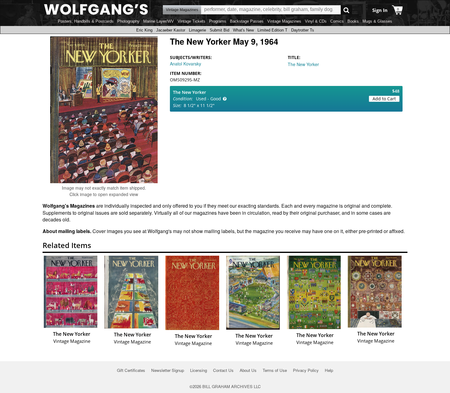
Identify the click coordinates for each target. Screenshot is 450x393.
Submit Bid (219, 30)
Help (329, 370)
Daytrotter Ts (302, 30)
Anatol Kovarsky (185, 64)
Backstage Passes (247, 21)
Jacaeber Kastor (170, 30)
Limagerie (197, 30)
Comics (337, 21)
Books (353, 21)
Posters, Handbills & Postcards (86, 21)
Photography (128, 21)
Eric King (144, 30)
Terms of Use (275, 370)
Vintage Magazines (284, 21)
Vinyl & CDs (316, 21)
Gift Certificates (131, 370)
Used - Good (208, 99)
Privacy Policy (306, 370)
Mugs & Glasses (377, 21)
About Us (248, 370)
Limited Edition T (272, 30)
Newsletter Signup (167, 370)
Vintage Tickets (191, 21)
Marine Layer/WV (158, 21)
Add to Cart (384, 99)
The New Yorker (303, 64)
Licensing (198, 370)
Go (346, 10)
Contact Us (223, 370)
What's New (243, 30)
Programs (217, 21)
